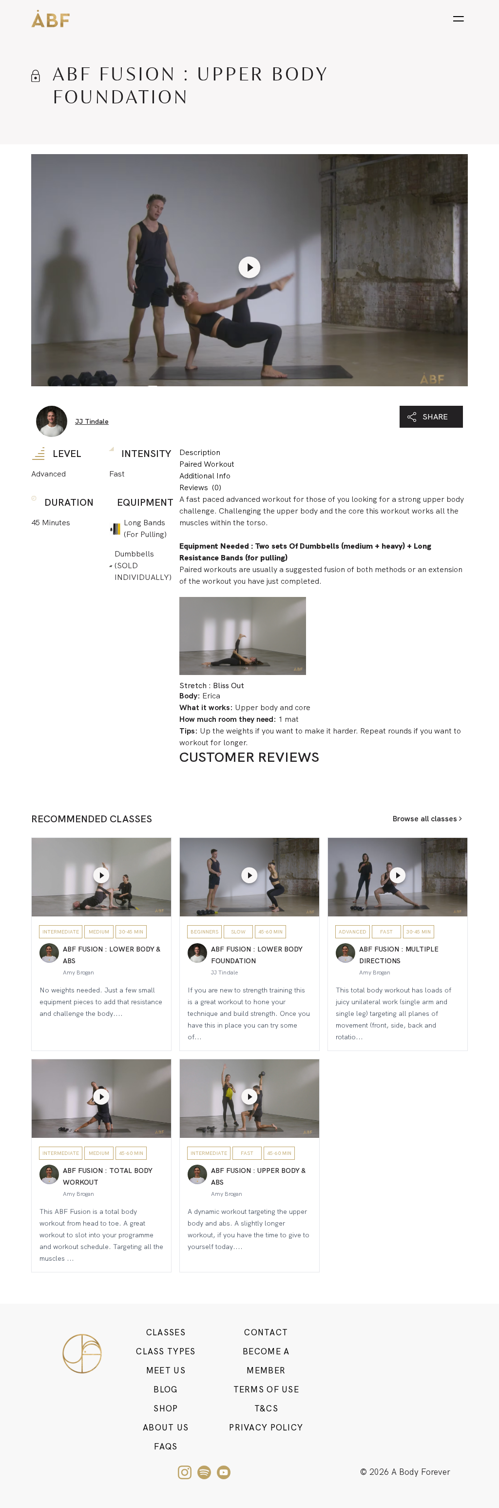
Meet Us (166, 1370)
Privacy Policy (266, 1427)
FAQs (165, 1446)
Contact (266, 1332)
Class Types (165, 1351)
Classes (166, 1332)
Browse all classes (425, 819)
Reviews (200, 487)
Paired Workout (206, 464)
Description (199, 452)
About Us (166, 1427)
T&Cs (266, 1408)
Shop (166, 1408)
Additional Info (204, 476)
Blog (166, 1389)
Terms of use (266, 1389)
